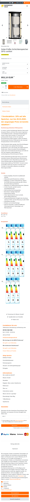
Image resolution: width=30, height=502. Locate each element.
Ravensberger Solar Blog (9, 396)
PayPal (5, 486)
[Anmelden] (10, 3)
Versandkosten (12, 95)
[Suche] (20, 3)
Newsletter (5, 380)
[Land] (15, 3)
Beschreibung (5, 102)
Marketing (6, 483)
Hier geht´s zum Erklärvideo (9, 342)
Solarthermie (6, 401)
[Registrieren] (12, 3)
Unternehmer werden (8, 391)
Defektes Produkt (7, 357)
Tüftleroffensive (6, 399)
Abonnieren (14, 425)
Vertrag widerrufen (15, 444)
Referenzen (5, 385)
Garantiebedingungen (8, 360)
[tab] (15, 102)
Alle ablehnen (15, 496)
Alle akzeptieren (15, 493)
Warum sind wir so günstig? (9, 393)
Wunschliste (5, 92)
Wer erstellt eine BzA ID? (9, 375)
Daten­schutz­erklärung (15, 479)
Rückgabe (5, 368)
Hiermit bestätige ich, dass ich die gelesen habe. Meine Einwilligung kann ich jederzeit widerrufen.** (15, 421)
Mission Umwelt (6, 377)
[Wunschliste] (22, 3)
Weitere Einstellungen (6, 489)
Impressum (15, 448)
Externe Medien (7, 485)
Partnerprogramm (7, 363)
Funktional (6, 488)
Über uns (5, 388)
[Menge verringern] (6, 88)
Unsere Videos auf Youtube (9, 350)
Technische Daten (6, 106)
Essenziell (6, 481)
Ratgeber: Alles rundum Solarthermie (12, 383)
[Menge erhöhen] (6, 86)
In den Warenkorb (18, 87)
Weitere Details (6, 111)
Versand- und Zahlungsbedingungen (12, 365)
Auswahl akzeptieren (15, 499)
